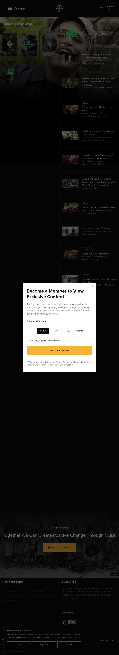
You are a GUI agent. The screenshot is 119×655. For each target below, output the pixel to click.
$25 (68, 331)
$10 (56, 331)
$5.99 (43, 331)
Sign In (70, 365)
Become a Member (59, 350)
